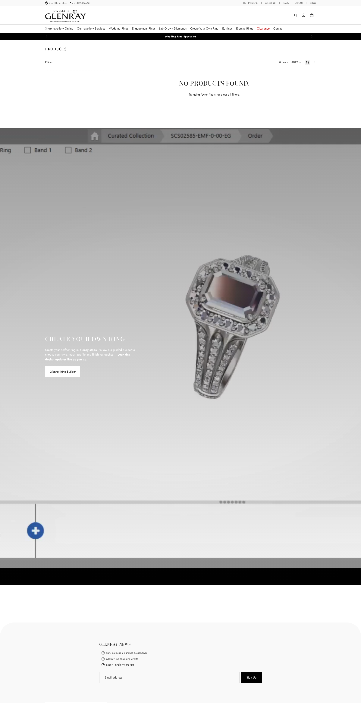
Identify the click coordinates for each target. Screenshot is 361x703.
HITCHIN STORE (250, 3)
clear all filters (230, 94)
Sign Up (251, 677)
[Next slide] (312, 36)
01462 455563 (81, 3)
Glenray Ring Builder (63, 371)
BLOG (313, 3)
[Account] (303, 15)
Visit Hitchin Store (58, 3)
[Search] (295, 15)
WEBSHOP (270, 3)
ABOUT (299, 3)
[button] (296, 62)
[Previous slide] (46, 36)
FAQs (286, 3)
